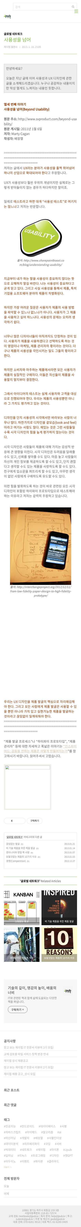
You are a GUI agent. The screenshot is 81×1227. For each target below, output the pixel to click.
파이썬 (39, 1161)
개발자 (25, 1138)
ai (60, 1132)
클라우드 (54, 1161)
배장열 (39, 1138)
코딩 (48, 1144)
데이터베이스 (48, 1126)
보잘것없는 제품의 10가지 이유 (21, 856)
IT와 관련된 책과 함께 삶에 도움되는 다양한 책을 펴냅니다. (32, 999)
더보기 (6, 1167)
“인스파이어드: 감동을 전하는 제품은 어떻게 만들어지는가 (40, 748)
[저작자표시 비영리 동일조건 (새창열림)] (47, 820)
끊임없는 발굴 (13, 844)
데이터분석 (12, 1144)
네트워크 (27, 1149)
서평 (64, 1126)
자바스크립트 (13, 1132)
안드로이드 (28, 1126)
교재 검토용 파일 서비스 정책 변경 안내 (26, 1054)
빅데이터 (11, 1149)
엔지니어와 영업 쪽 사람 (17, 852)
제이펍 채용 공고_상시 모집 (19, 1074)
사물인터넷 (55, 1138)
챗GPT (69, 1155)
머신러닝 (11, 1138)
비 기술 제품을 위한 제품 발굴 (20, 848)
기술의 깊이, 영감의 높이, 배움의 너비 (32, 990)
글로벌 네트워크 (14, 837)
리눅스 (23, 1155)
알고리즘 (48, 1132)
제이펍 (41, 1149)
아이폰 (55, 1149)
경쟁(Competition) (16, 861)
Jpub (68, 1149)
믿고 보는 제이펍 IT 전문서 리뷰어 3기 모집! (29, 1047)
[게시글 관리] (21, 821)
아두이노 (11, 1161)
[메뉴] (76, 11)
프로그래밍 (39, 1155)
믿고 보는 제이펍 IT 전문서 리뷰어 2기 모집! (29, 1067)
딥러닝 (9, 1155)
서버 (59, 1144)
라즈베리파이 (32, 1144)
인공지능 (11, 1126)
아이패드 (32, 1132)
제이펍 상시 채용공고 (16, 1060)
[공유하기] (16, 821)
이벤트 (25, 1161)
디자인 (55, 1155)
